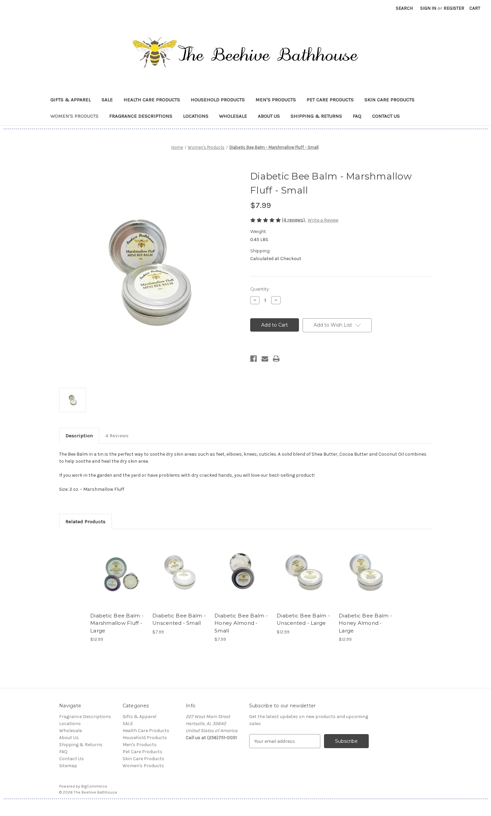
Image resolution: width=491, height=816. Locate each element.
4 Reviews (117, 436)
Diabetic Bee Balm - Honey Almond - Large (365, 623)
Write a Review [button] (323, 220)
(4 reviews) (294, 220)
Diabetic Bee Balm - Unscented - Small (179, 619)
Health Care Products (152, 100)
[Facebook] (253, 358)
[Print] (276, 358)
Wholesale (233, 116)
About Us (269, 116)
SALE (107, 100)
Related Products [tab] (85, 521)
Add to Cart (117, 578)
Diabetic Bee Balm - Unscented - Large (303, 619)
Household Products (218, 100)
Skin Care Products (389, 100)
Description (79, 436)
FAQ (357, 116)
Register (454, 8)
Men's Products (276, 100)
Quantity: (260, 289)
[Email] (265, 358)
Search (404, 8)
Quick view (117, 566)
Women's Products (74, 116)
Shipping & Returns (316, 116)
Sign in (428, 8)
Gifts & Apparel (70, 100)
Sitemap (68, 766)
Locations (195, 116)
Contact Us (386, 116)
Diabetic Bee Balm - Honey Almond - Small (241, 623)
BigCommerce (94, 786)
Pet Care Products (330, 100)
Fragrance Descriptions (140, 116)
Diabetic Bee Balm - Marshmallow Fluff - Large (117, 623)
